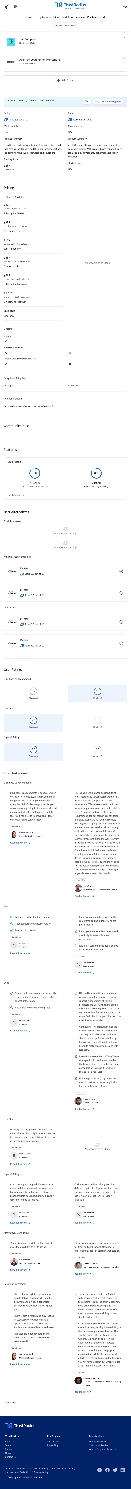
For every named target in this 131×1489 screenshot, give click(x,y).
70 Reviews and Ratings (28, 64)
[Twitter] (115, 1470)
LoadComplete (27, 39)
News (8, 1453)
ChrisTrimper (89, 886)
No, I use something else (108, 101)
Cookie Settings (42, 1472)
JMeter (14, 1243)
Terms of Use (12, 1468)
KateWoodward (26, 833)
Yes (87, 101)
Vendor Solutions (97, 1441)
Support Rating (11, 737)
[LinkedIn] (122, 1470)
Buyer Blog (52, 1445)
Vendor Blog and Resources (103, 1449)
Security (26, 1468)
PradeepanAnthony (91, 1378)
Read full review (18, 843)
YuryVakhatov (25, 1260)
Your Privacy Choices (62, 1468)
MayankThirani (89, 1099)
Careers (9, 1449)
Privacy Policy (41, 1468)
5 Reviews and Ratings (28, 43)
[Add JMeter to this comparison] (121, 571)
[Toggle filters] (6, 6)
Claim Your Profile (98, 1445)
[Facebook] (107, 1470)
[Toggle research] (15, 6)
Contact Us (10, 1457)
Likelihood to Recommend (17, 679)
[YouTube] (99, 1470)
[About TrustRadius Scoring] (6, 119)
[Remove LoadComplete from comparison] (124, 37)
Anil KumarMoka (90, 1264)
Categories (52, 1441)
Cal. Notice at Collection (17, 1472)
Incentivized (16, 826)
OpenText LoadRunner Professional (40, 59)
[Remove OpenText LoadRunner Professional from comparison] (124, 57)
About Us (9, 1441)
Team (8, 1445)
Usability (8, 708)
